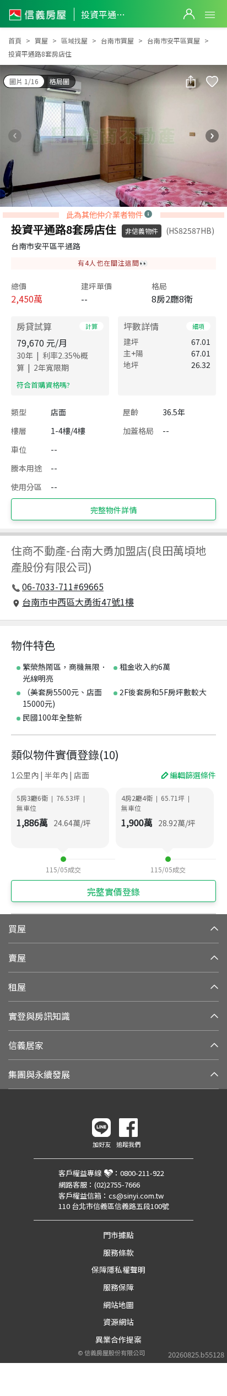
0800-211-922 (142, 1173)
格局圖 (59, 81)
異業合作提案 (118, 1339)
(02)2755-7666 (117, 1184)
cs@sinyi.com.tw (136, 1195)
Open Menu (210, 15)
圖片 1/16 (24, 81)
